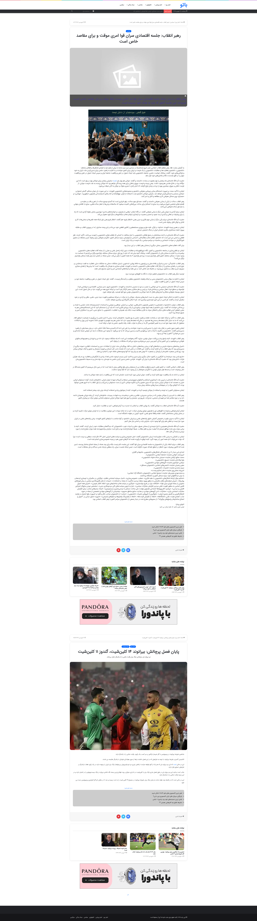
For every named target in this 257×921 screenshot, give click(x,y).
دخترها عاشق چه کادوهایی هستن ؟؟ (170, 536)
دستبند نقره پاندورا (129, 522)
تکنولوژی (149, 5)
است (114, 180)
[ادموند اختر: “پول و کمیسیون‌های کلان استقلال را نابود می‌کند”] (143, 576)
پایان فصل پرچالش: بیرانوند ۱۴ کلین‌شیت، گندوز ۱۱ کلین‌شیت (172, 589)
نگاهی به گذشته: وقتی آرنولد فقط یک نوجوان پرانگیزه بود (147, 11)
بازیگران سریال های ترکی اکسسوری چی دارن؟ (167, 530)
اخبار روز (168, 5)
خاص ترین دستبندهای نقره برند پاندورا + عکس (167, 533)
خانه (182, 22)
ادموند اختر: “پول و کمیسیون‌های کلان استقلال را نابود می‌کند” (145, 588)
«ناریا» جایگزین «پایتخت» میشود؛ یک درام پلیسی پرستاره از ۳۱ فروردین (86, 587)
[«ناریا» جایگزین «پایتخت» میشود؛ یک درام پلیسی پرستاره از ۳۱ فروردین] (85, 575)
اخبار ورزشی (158, 5)
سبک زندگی (131, 5)
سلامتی (140, 5)
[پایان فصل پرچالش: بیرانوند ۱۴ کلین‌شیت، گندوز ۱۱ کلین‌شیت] (171, 576)
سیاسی (172, 22)
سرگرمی (122, 5)
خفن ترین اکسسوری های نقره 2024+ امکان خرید (167, 527)
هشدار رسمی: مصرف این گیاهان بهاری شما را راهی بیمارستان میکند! (114, 587)
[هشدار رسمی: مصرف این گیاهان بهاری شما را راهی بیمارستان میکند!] (114, 575)
